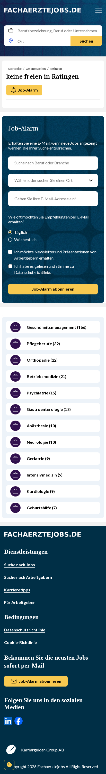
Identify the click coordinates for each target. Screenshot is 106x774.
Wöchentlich (25, 239)
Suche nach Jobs (19, 564)
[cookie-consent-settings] (9, 765)
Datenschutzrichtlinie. (32, 272)
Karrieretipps (17, 589)
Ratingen (56, 69)
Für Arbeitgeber (19, 602)
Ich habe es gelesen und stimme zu (44, 269)
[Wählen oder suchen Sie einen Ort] (91, 180)
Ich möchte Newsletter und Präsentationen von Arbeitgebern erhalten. (55, 254)
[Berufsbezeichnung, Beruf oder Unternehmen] (10, 31)
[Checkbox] (10, 266)
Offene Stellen (36, 69)
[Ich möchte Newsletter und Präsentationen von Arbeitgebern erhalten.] (10, 252)
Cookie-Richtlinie (20, 642)
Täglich (20, 232)
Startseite (15, 69)
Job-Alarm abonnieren (53, 288)
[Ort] (10, 41)
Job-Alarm (28, 89)
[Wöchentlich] (10, 239)
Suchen (86, 40)
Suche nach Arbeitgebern (28, 577)
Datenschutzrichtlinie (24, 629)
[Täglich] (10, 232)
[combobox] (53, 35)
